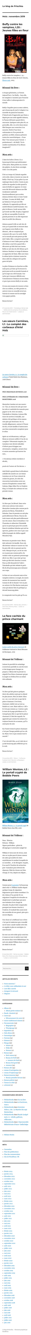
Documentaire (9, 1023)
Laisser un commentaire (9, 762)
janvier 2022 (8, 1203)
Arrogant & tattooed (11, 991)
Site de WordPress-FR (11, 1157)
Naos (15, 606)
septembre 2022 (9, 1184)
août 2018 (7, 1305)
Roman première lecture (14, 1078)
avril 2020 (7, 1256)
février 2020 (8, 1261)
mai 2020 (7, 1253)
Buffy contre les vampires (11, 310)
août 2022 (7, 1186)
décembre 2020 (9, 1236)
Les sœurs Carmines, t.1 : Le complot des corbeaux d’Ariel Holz (15, 326)
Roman (6, 1053)
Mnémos (11, 606)
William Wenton (23, 956)
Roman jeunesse (18, 954)
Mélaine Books (9, 1135)
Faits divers (8, 1033)
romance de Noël (13, 1060)
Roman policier (9, 1080)
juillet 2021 (8, 1218)
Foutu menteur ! (9, 984)
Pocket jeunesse (13, 956)
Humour (7, 1040)
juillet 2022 (8, 1189)
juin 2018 (7, 1310)
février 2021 (8, 1231)
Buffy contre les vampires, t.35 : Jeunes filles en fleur (15, 27)
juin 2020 (7, 1251)
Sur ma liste (22, 1100)
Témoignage (10, 1028)
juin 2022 (7, 1191)
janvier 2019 (8, 1293)
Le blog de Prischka (12, 6)
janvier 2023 (8, 1174)
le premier (15, 885)
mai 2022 (7, 1194)
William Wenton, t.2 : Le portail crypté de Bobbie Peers (15, 772)
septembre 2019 (9, 1273)
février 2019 (8, 1290)
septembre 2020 (9, 1243)
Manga (6, 1043)
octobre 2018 (8, 1300)
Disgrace (7, 993)
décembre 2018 (9, 1295)
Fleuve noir (6, 80)
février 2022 (8, 1201)
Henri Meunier (12, 760)
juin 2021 (7, 1221)
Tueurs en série (9, 1082)
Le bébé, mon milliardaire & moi (15, 986)
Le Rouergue (20, 760)
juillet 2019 (8, 1278)
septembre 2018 (9, 1303)
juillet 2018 (8, 1308)
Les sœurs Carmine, (8, 374)
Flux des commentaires (12, 1154)
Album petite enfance (13, 1011)
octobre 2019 (8, 1270)
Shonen (8, 1050)
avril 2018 (7, 1315)
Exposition (8, 1030)
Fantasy (7, 1038)
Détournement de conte (14, 1018)
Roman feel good (11, 1063)
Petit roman (10, 1055)
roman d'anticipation (11, 1070)
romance (9, 1065)
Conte (6, 1016)
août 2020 (7, 1246)
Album (16, 758)
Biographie (9, 1025)
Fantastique (17, 308)
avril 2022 (7, 1196)
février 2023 (8, 1171)
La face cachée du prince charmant (13, 617)
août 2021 (7, 1216)
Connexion (8, 1149)
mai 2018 (7, 1313)
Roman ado (24, 308)
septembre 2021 (9, 1213)
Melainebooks (9, 1100)
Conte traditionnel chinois (13, 1020)
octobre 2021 (8, 1211)
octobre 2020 (8, 1241)
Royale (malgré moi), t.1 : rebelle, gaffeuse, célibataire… (16, 1117)
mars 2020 (7, 1258)
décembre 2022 (9, 1176)
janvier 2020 (8, 1263)
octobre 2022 (8, 1181)
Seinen (8, 1045)
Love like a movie (10, 989)
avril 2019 (7, 1285)
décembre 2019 (9, 1265)
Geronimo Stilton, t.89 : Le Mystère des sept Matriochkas (15, 1109)
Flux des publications (11, 1152)
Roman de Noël (11, 1058)
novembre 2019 (9, 1268)
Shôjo (8, 1048)
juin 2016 (7, 1322)
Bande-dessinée (9, 1013)
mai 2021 (7, 1223)
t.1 (16, 374)
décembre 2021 (9, 1206)
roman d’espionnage (11, 1073)
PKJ (7, 956)
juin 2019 (7, 1280)
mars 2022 (7, 1199)
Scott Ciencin (13, 311)
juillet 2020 (8, 1248)
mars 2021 (7, 1228)
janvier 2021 (8, 1233)
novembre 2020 (9, 1238)
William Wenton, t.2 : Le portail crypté (14, 825)
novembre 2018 (9, 1298)
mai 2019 (7, 1283)
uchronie (23, 604)
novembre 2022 (9, 1179)
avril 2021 (7, 1226)
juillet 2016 (8, 1320)
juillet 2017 (8, 1318)
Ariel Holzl (5, 606)
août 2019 (7, 1275)
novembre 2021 (9, 1208)
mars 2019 (7, 1288)
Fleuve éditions (23, 310)
